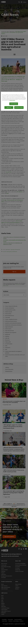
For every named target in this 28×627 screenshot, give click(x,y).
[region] (14, 101)
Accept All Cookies (19, 107)
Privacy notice (12, 100)
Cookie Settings (13, 103)
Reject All (9, 107)
